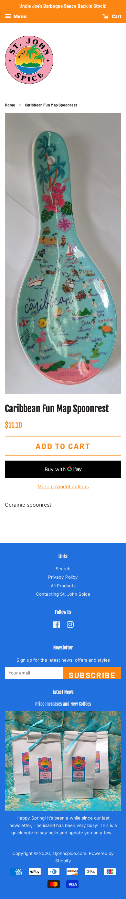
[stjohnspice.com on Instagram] (70, 625)
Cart (116, 16)
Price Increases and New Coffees (63, 704)
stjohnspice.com (69, 853)
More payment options (63, 486)
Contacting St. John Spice (63, 594)
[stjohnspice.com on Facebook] (56, 625)
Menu (19, 16)
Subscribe (92, 674)
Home (10, 105)
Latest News (63, 692)
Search (63, 568)
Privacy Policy (63, 577)
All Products (63, 585)
